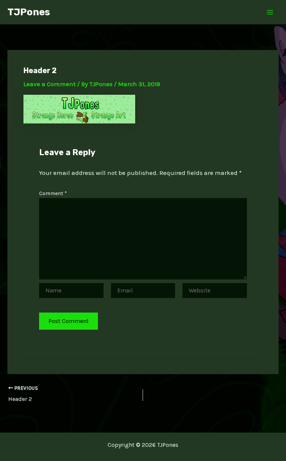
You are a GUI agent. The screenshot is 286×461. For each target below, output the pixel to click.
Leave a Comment (49, 84)
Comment (53, 193)
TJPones (28, 12)
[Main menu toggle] (270, 12)
